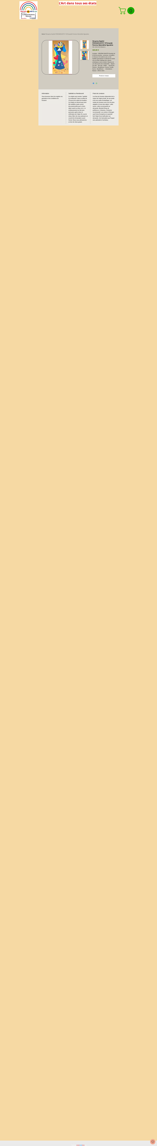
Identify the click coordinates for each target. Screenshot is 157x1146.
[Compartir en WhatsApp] (97, 83)
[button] (127, 10)
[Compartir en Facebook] (93, 83)
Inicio (43, 34)
